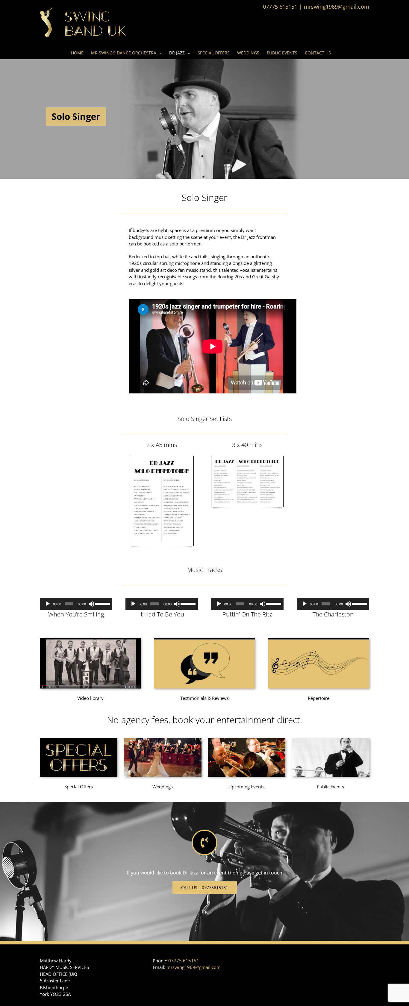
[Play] (48, 604)
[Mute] (91, 604)
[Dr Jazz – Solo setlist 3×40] (247, 458)
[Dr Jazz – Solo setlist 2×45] (161, 458)
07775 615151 (183, 961)
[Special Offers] (78, 740)
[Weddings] (163, 740)
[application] (76, 604)
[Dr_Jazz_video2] (90, 640)
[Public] (330, 740)
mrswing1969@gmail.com (336, 6)
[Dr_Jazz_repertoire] (318, 640)
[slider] (102, 603)
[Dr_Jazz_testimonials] (204, 640)
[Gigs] (246, 740)
